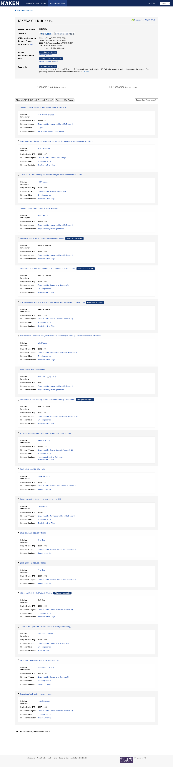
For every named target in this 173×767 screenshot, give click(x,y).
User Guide (41, 758)
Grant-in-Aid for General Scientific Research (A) (55, 610)
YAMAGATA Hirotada (45, 634)
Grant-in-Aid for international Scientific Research (55, 124)
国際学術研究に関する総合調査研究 (33, 370)
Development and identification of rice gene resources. (40, 660)
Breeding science (45, 55)
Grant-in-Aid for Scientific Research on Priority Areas (57, 486)
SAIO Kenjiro (42, 506)
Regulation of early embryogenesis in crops (35, 694)
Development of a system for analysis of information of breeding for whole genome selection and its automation (60, 336)
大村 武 (51, 668)
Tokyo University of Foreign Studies (51, 131)
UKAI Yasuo (42, 343)
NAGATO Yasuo (44, 701)
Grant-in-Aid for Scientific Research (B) (52, 158)
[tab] (51, 87)
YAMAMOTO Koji (44, 440)
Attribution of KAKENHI (79, 758)
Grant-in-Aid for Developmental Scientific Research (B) (58, 353)
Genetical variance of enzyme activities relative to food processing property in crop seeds (52, 302)
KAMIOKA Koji (43, 216)
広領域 (55, 61)
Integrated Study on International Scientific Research (39, 208)
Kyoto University (44, 651)
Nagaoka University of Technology (50, 457)
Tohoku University (44, 489)
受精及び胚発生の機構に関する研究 (33, 469)
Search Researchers (57, 3)
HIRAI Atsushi (43, 182)
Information (31, 758)
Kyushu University (44, 684)
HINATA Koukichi (44, 476)
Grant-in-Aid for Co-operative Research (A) (53, 285)
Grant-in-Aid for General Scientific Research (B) (55, 319)
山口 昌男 (52, 377)
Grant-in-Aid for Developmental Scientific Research (56, 516)
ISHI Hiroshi (42, 115)
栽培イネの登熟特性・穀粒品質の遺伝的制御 (36, 593)
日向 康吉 (41, 540)
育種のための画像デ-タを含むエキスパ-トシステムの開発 (40, 499)
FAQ (49, 758)
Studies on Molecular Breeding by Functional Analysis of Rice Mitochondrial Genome (51, 175)
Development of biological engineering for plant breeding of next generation (47, 269)
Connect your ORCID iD (143, 20)
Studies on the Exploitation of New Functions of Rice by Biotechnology (45, 627)
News (55, 758)
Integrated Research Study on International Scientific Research (43, 107)
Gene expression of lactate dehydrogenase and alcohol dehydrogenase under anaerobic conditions (56, 141)
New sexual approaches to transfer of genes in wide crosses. (42, 238)
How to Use (151, 3)
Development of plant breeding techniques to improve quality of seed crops (47, 400)
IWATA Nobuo (43, 668)
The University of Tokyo (46, 165)
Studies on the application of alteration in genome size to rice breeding (45, 433)
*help (153, 20)
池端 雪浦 (51, 115)
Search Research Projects (36, 3)
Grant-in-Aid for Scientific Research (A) (52, 191)
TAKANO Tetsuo (44, 148)
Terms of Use (64, 758)
